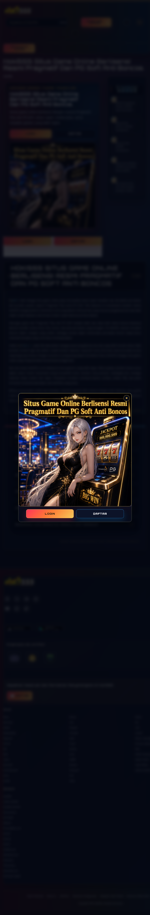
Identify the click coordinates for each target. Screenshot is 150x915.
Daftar (100, 513)
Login (50, 513)
